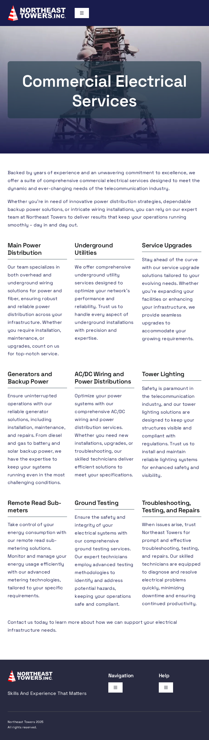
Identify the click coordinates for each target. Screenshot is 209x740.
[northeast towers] (37, 7)
